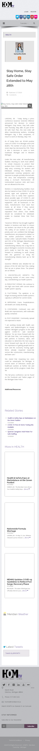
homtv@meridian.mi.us (13, 702)
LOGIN (26, 12)
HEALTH (8, 35)
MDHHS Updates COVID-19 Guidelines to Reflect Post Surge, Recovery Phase (19, 581)
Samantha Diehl (20, 54)
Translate (23, 23)
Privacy (27, 740)
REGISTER (33, 12)
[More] (26, 489)
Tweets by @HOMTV (12, 653)
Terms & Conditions (15, 740)
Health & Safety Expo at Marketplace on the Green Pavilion (19, 480)
